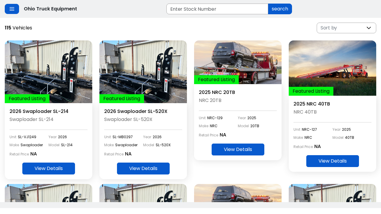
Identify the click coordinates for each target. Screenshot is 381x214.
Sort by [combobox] (329, 27)
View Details (49, 168)
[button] (369, 28)
